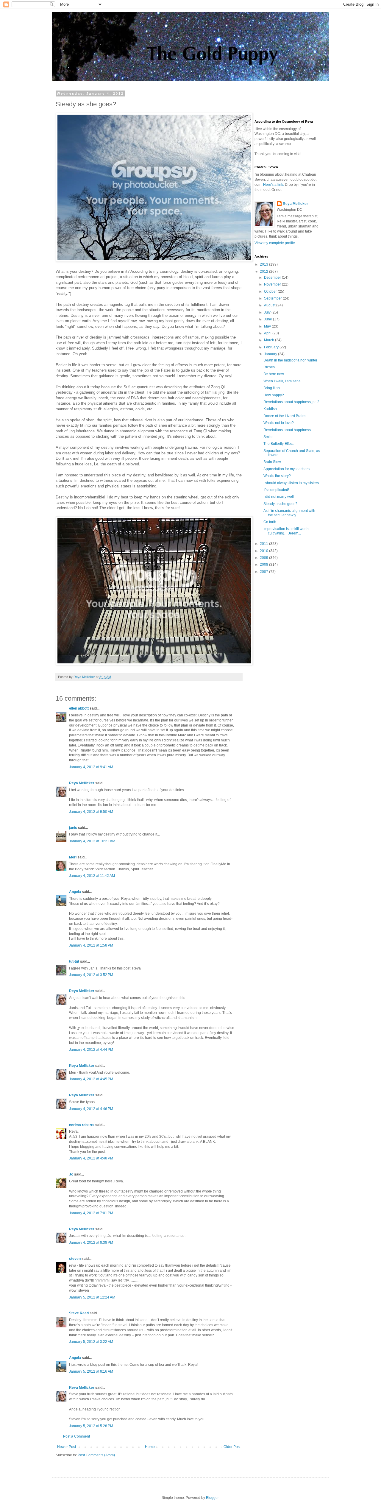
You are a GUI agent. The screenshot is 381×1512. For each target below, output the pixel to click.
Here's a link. (274, 185)
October (271, 291)
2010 (264, 551)
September (273, 298)
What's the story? (277, 476)
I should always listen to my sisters (291, 483)
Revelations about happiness (287, 430)
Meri (72, 857)
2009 (264, 558)
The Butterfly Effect (278, 444)
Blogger (212, 1498)
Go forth (269, 522)
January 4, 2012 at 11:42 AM (92, 876)
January (271, 354)
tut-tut (74, 961)
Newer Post (66, 1447)
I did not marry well (278, 497)
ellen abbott (79, 708)
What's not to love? (278, 423)
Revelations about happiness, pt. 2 (291, 402)
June (268, 319)
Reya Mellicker (81, 783)
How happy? (273, 395)
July (267, 312)
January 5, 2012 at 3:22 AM (91, 1342)
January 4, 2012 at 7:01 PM (91, 1213)
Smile (268, 437)
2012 (264, 271)
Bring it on (271, 388)
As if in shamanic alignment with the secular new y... (289, 513)
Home (150, 1447)
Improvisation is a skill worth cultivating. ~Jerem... (286, 531)
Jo (71, 1174)
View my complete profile (274, 243)
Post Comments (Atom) (96, 1455)
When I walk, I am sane (282, 381)
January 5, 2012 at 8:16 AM (91, 1371)
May (268, 326)
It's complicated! (276, 490)
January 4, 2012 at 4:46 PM (91, 1109)
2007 (264, 572)
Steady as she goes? (280, 504)
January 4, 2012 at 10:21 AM (92, 841)
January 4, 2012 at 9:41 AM (91, 767)
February (271, 347)
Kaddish (270, 409)
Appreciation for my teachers (286, 469)
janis (73, 828)
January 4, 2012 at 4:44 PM (91, 1050)
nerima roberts (81, 1125)
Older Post (232, 1447)
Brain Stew (272, 462)
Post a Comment (76, 1436)
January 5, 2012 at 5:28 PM (91, 1426)
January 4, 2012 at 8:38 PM (91, 1242)
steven (75, 1259)
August (270, 305)
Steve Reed (79, 1313)
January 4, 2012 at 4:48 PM (91, 1158)
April (268, 333)
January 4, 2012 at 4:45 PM (91, 1079)
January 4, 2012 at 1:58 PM (91, 945)
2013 (264, 264)
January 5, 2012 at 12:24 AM (92, 1297)
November (273, 284)
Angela (75, 892)
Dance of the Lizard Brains (284, 416)
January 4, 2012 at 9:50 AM (91, 812)
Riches (269, 367)
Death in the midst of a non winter (290, 360)
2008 (264, 564)
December (273, 277)
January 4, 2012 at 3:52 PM (91, 975)
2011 (264, 544)
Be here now (273, 374)
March (269, 340)
